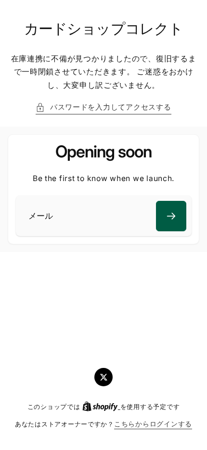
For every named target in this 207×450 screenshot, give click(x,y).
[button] (103, 107)
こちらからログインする (153, 424)
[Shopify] (101, 406)
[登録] (171, 216)
